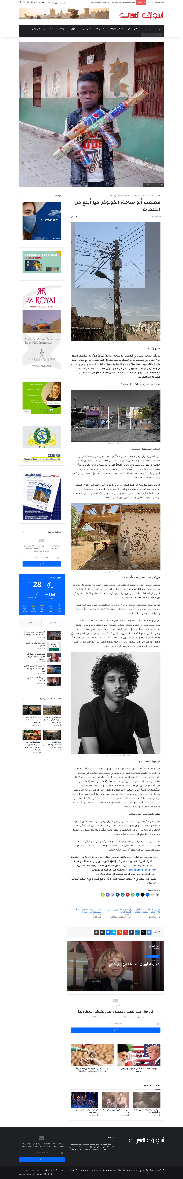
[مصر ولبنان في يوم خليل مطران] (54, 646)
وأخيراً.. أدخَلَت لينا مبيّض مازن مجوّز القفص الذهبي (147, 911)
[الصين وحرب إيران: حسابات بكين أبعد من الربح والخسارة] (54, 635)
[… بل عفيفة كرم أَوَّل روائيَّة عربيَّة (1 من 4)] (115, 1100)
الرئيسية (159, 29)
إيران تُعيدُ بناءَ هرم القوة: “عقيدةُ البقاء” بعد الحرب (32, 720)
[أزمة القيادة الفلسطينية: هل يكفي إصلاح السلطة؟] (52, 735)
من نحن (39, 1174)
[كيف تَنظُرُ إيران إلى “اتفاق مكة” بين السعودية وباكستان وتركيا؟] (32, 735)
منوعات (63, 29)
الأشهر (53, 623)
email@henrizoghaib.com (142, 870)
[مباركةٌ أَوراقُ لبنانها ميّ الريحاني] (54, 681)
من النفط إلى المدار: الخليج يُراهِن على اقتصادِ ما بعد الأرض (34, 668)
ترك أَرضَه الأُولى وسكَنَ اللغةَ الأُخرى (119, 911)
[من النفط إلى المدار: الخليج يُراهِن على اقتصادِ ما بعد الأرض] (54, 669)
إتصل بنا (22, 1174)
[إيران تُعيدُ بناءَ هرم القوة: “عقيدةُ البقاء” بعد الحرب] (32, 710)
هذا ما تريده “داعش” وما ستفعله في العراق (88, 911)
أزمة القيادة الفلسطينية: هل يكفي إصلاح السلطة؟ (52, 745)
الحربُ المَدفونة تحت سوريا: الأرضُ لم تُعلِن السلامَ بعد (52, 720)
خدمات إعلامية (49, 29)
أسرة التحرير (31, 1174)
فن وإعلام (87, 29)
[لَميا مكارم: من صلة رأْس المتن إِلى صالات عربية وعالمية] (54, 657)
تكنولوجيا (74, 29)
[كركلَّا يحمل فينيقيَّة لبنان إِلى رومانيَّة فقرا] (84, 1100)
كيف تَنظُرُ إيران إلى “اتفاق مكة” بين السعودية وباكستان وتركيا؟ (114, 2)
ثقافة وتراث (100, 29)
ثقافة (141, 196)
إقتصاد (138, 29)
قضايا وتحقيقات (116, 29)
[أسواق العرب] (141, 15)
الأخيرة (30, 623)
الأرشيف (36, 29)
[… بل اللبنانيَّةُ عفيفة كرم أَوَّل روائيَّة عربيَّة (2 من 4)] (146, 1100)
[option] (115, 966)
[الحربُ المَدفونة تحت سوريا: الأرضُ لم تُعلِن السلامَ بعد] (52, 710)
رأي (129, 29)
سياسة (149, 29)
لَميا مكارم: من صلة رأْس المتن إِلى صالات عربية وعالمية (35, 656)
